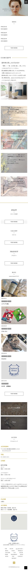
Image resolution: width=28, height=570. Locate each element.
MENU (6, 550)
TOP (6, 548)
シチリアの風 (5, 304)
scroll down (14, 13)
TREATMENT (14, 554)
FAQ (13, 556)
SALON (11, 548)
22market (3, 358)
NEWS (21, 554)
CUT (15, 552)
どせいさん (4, 331)
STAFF (13, 550)
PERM (6, 554)
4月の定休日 (4, 41)
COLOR (21, 552)
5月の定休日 (4, 35)
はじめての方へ (19, 548)
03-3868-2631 (5, 457)
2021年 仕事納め (6, 386)
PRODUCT (20, 550)
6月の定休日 (4, 29)
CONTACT (20, 556)
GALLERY (7, 552)
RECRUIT (14, 558)
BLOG (6, 556)
